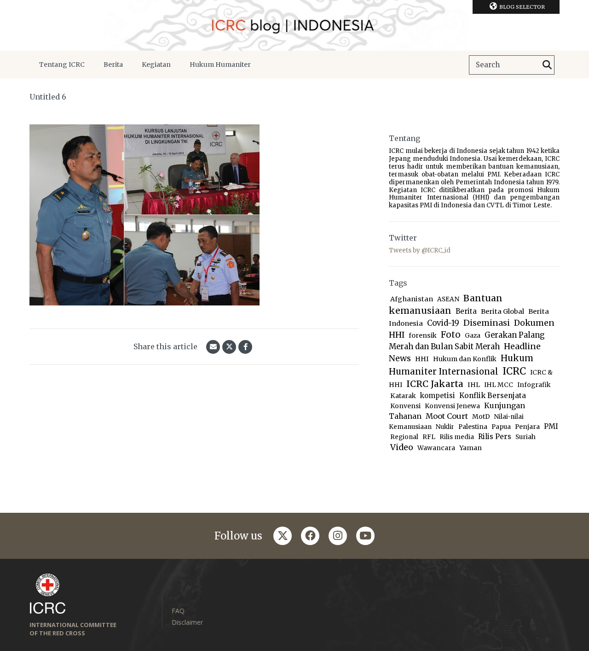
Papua (501, 427)
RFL (428, 437)
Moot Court (447, 416)
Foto (451, 334)
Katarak (403, 396)
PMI (551, 426)
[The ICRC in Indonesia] (294, 25)
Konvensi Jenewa (452, 406)
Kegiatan (156, 64)
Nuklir (445, 427)
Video (401, 447)
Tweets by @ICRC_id (419, 250)
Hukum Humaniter (220, 64)
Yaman (470, 448)
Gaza (472, 336)
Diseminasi (486, 322)
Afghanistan (411, 299)
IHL (474, 385)
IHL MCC (498, 385)
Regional (404, 437)
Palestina (472, 427)
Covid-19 (443, 323)
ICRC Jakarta (434, 383)
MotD (481, 416)
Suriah (525, 437)
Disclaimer (187, 622)
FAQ (178, 610)
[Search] (547, 65)
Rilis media (456, 437)
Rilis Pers (494, 436)
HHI (422, 359)
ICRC (514, 371)
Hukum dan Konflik (465, 359)
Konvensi (405, 406)
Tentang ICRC (62, 64)
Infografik (533, 385)
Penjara (527, 427)
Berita (113, 64)
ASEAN (448, 299)
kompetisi (437, 395)
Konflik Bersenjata (492, 395)
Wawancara (436, 448)
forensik (423, 335)
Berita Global (502, 311)
